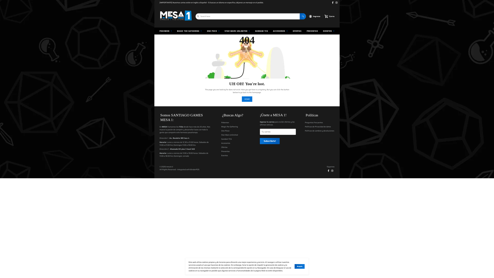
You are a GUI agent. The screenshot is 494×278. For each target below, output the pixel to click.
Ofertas (297, 31)
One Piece (212, 31)
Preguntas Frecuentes (314, 122)
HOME (247, 99)
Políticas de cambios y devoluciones (319, 130)
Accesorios (279, 31)
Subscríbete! (270, 141)
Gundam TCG (261, 31)
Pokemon (165, 31)
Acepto (299, 266)
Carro (331, 16)
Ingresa (316, 16)
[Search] (303, 16)
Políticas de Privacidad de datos (318, 126)
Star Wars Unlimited (237, 31)
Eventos (328, 31)
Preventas (312, 31)
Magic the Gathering (189, 31)
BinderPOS (194, 169)
